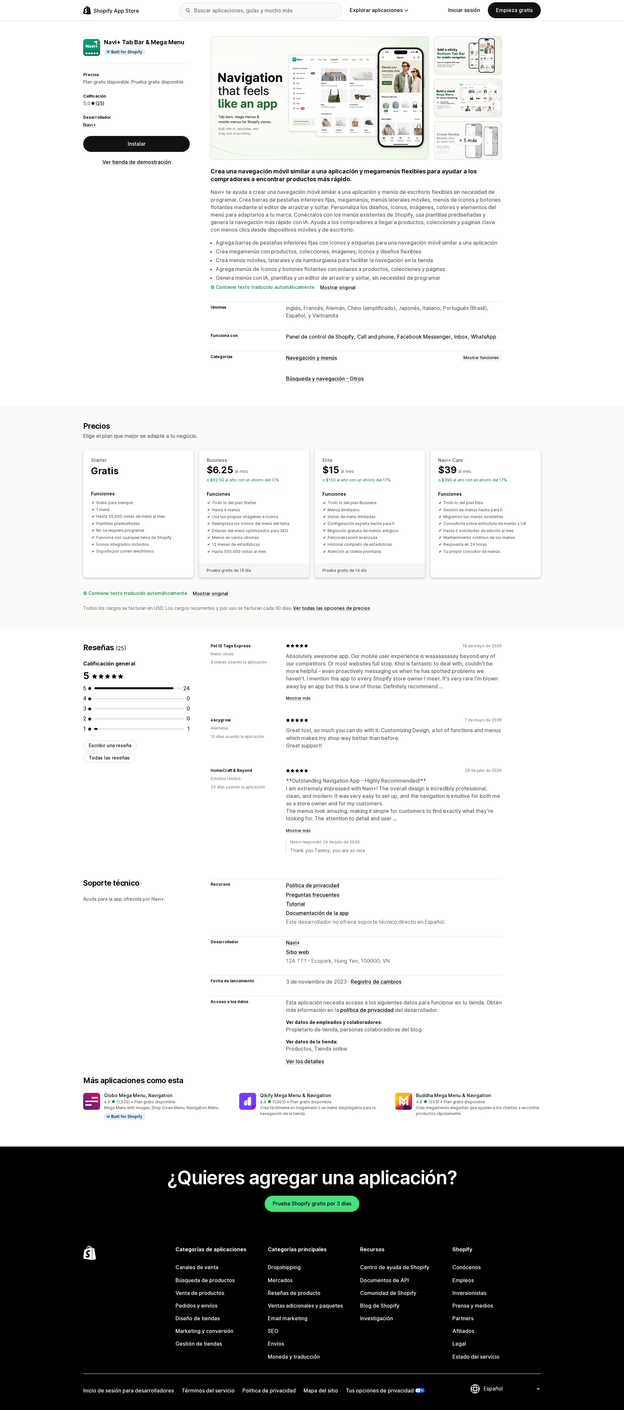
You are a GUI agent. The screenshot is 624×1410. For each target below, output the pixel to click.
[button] (156, 1106)
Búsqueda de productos (205, 1280)
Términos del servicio (208, 1390)
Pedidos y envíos (196, 1305)
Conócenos (466, 1267)
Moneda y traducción (294, 1356)
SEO (273, 1331)
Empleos (463, 1280)
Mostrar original (338, 287)
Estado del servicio (476, 1356)
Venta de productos (200, 1293)
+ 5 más (468, 140)
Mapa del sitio (321, 1390)
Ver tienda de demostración (136, 162)
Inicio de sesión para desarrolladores (128, 1390)
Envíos (276, 1343)
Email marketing (287, 1318)
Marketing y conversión (204, 1331)
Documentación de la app (317, 913)
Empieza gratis (514, 10)
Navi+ (89, 125)
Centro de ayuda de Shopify (394, 1267)
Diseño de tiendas (198, 1318)
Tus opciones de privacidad (380, 1390)
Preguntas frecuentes (312, 895)
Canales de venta (197, 1267)
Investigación (376, 1318)
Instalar (137, 144)
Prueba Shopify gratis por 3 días (312, 1203)
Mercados (280, 1280)
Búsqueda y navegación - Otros (325, 378)
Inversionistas (469, 1293)
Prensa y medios (472, 1305)
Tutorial (295, 904)
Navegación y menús (311, 358)
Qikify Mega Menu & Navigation (295, 1095)
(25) (100, 103)
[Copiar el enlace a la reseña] (254, 645)
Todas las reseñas (109, 757)
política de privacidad (367, 1010)
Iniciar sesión (464, 10)
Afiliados (463, 1331)
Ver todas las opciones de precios (331, 608)
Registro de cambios (376, 981)
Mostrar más (298, 698)
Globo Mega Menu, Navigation (138, 1095)
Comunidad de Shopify (388, 1293)
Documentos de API (384, 1280)
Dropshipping (284, 1267)
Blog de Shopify (379, 1305)
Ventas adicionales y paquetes (305, 1305)
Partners (463, 1318)
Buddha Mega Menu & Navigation (453, 1095)
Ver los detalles (305, 1061)
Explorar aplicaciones (376, 10)
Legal (459, 1343)
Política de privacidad (312, 885)
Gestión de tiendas (199, 1343)
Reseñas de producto (294, 1293)
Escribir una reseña (110, 745)
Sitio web (297, 952)
